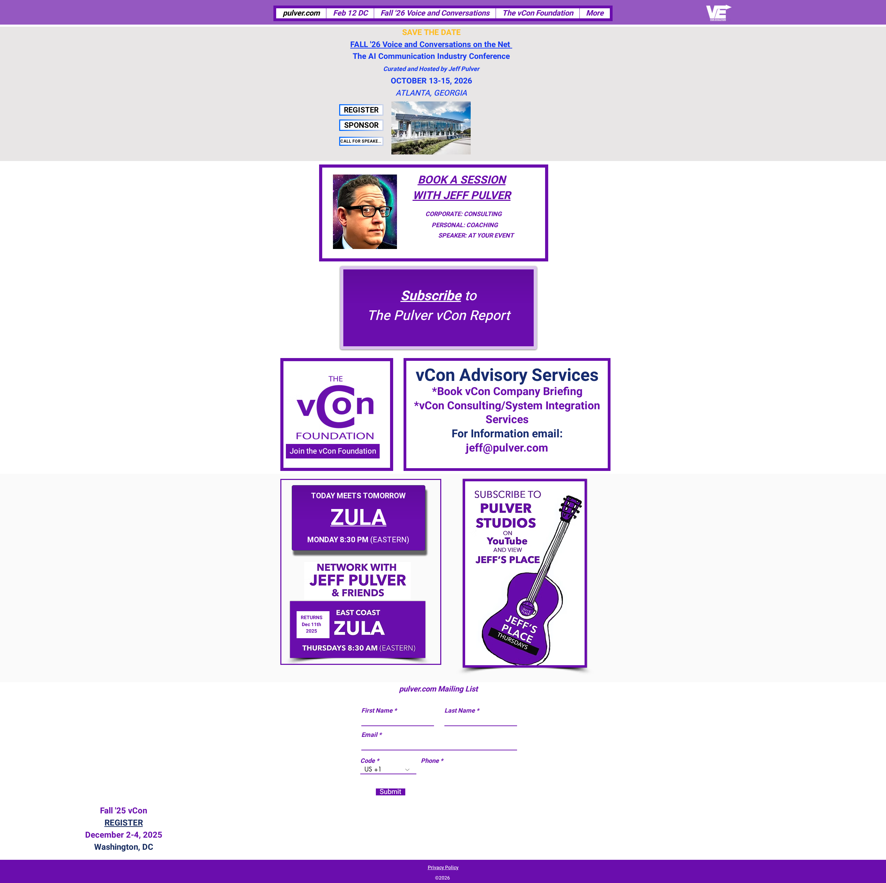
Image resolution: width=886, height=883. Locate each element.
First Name (376, 711)
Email (369, 735)
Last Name (459, 711)
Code (367, 761)
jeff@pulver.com (507, 448)
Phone (430, 761)
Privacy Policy (443, 867)
